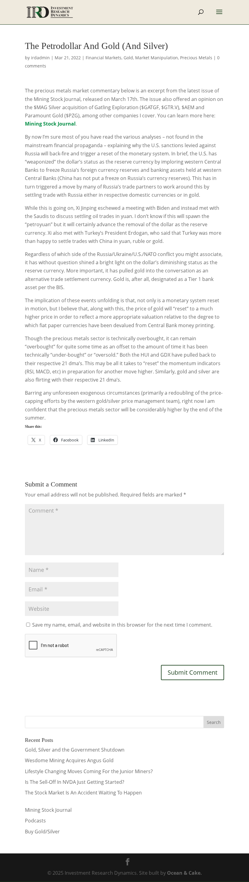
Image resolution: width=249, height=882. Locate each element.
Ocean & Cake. (184, 873)
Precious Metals (196, 58)
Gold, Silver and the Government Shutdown (74, 749)
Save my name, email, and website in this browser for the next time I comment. (122, 624)
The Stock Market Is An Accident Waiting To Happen (83, 792)
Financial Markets (103, 58)
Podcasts (35, 820)
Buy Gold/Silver (42, 831)
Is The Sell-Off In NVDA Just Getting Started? (74, 782)
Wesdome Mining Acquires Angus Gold (69, 760)
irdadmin (40, 58)
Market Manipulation (156, 58)
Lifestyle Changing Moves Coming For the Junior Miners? (89, 771)
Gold (128, 58)
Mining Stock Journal (48, 810)
